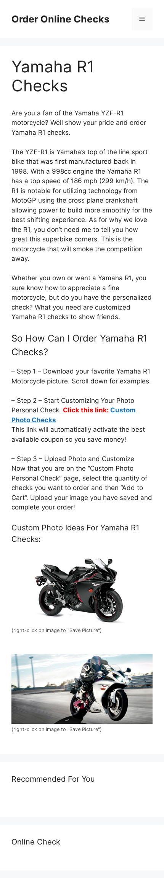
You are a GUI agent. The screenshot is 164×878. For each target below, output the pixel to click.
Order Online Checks (60, 19)
